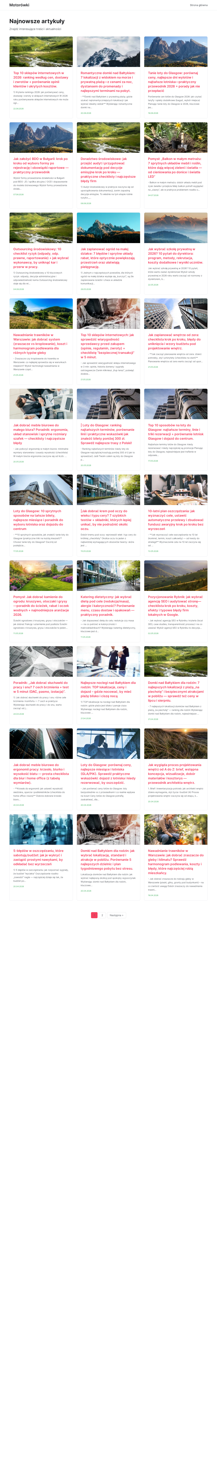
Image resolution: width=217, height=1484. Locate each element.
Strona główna (199, 5)
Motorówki (19, 5)
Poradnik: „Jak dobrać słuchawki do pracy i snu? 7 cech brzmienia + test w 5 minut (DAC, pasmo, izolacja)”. (41, 687)
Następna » (116, 915)
